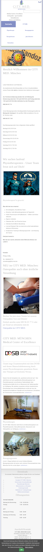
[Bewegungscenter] (21, 456)
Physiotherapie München (23, 484)
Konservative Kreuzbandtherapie (23, 482)
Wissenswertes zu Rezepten (23, 486)
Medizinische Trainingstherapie (23, 490)
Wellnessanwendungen (23, 492)
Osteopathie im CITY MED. (14, 328)
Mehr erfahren (29, 547)
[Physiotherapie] (21, 419)
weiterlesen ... (29, 392)
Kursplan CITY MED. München (23, 480)
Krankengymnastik (23, 488)
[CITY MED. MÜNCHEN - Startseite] (21, 9)
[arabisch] (40, 2)
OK (21, 550)
